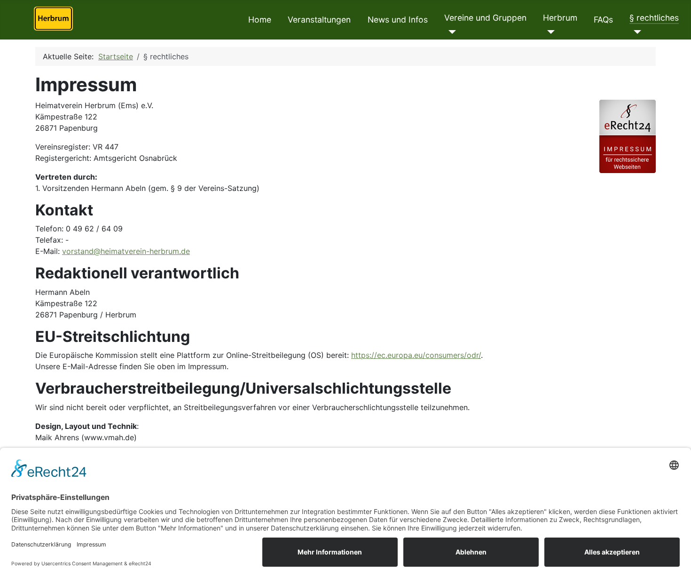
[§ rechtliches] (635, 32)
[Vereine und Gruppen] (450, 32)
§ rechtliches (654, 18)
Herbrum (560, 18)
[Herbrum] (549, 32)
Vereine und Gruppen (485, 18)
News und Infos (398, 19)
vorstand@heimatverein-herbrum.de (126, 251)
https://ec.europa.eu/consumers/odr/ (416, 355)
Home (259, 19)
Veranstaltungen (319, 19)
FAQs (603, 19)
